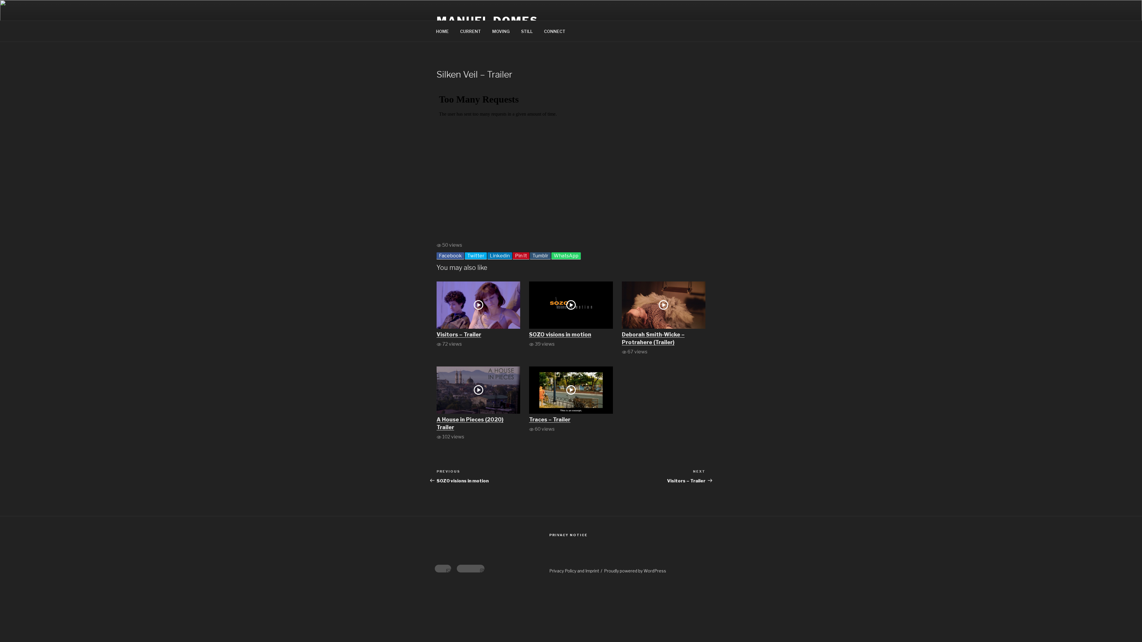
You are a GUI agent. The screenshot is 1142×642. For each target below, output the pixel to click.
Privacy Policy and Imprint (574, 570)
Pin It (521, 256)
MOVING (501, 31)
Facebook (450, 256)
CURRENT (470, 31)
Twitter (475, 256)
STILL (527, 31)
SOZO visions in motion (560, 334)
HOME (442, 31)
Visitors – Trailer (459, 334)
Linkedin (500, 256)
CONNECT (554, 31)
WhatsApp (566, 256)
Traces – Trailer (549, 419)
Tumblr (540, 256)
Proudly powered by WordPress (635, 570)
